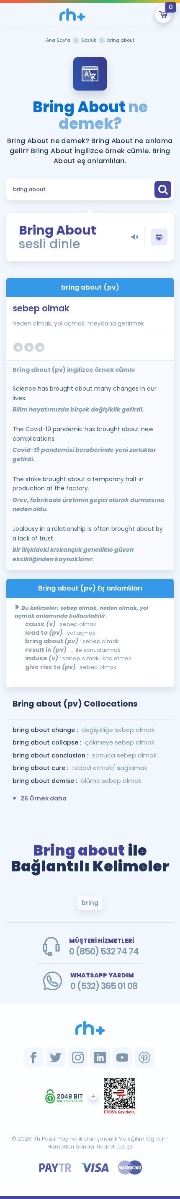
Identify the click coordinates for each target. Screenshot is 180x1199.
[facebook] (33, 1058)
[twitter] (56, 1058)
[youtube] (122, 1058)
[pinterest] (144, 1058)
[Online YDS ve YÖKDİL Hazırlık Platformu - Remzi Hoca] (90, 1028)
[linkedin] (100, 1058)
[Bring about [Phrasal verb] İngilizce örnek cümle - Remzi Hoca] (72, 14)
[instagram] (78, 1058)
